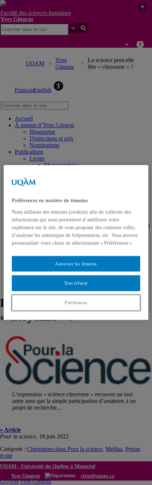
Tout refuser (76, 283)
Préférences (76, 302)
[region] (76, 242)
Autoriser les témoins (76, 263)
